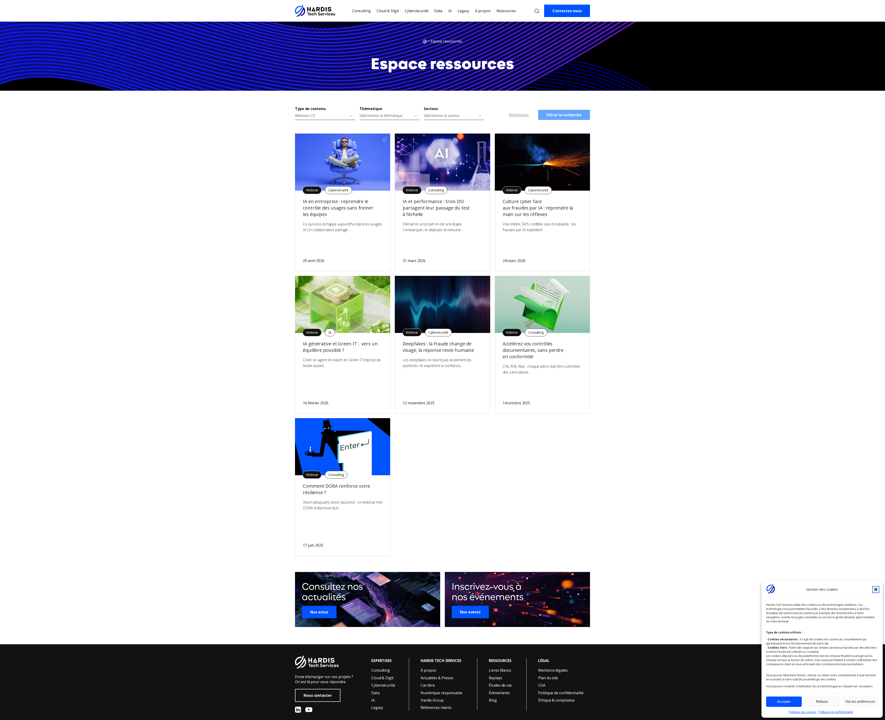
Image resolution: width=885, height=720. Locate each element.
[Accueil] (425, 41)
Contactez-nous (567, 10)
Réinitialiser (519, 115)
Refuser (822, 701)
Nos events (470, 612)
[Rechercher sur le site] (537, 11)
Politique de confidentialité (836, 712)
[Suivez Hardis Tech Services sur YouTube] (308, 709)
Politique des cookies (802, 712)
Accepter (784, 701)
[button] (875, 589)
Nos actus (319, 612)
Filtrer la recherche (564, 114)
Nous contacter (318, 695)
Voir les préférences (860, 701)
